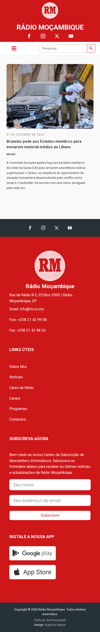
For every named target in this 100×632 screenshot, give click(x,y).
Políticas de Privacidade (50, 620)
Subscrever (50, 515)
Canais (14, 398)
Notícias (16, 377)
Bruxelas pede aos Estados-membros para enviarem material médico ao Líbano (44, 144)
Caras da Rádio (21, 387)
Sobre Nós (18, 366)
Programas (18, 409)
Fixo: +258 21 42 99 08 (28, 320)
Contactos (17, 419)
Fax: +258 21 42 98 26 (27, 330)
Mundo (11, 154)
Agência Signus (55, 624)
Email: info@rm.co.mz (26, 309)
